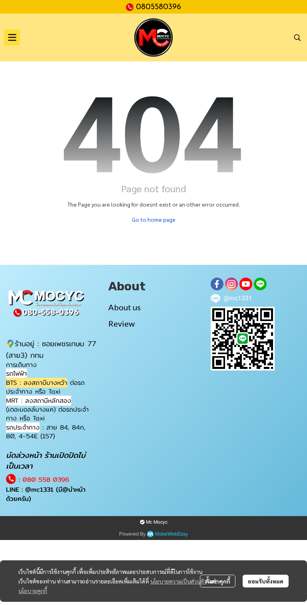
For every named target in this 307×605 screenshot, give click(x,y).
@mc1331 (39, 490)
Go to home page (153, 219)
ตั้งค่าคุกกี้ (217, 581)
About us (124, 307)
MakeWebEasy (171, 534)
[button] (297, 37)
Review (121, 323)
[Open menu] (12, 37)
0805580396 (158, 7)
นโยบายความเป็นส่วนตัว (178, 581)
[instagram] (231, 284)
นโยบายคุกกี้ (32, 590)
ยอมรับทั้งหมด (265, 581)
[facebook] (217, 284)
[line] (260, 284)
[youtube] (245, 284)
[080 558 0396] (131, 6)
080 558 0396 (45, 480)
